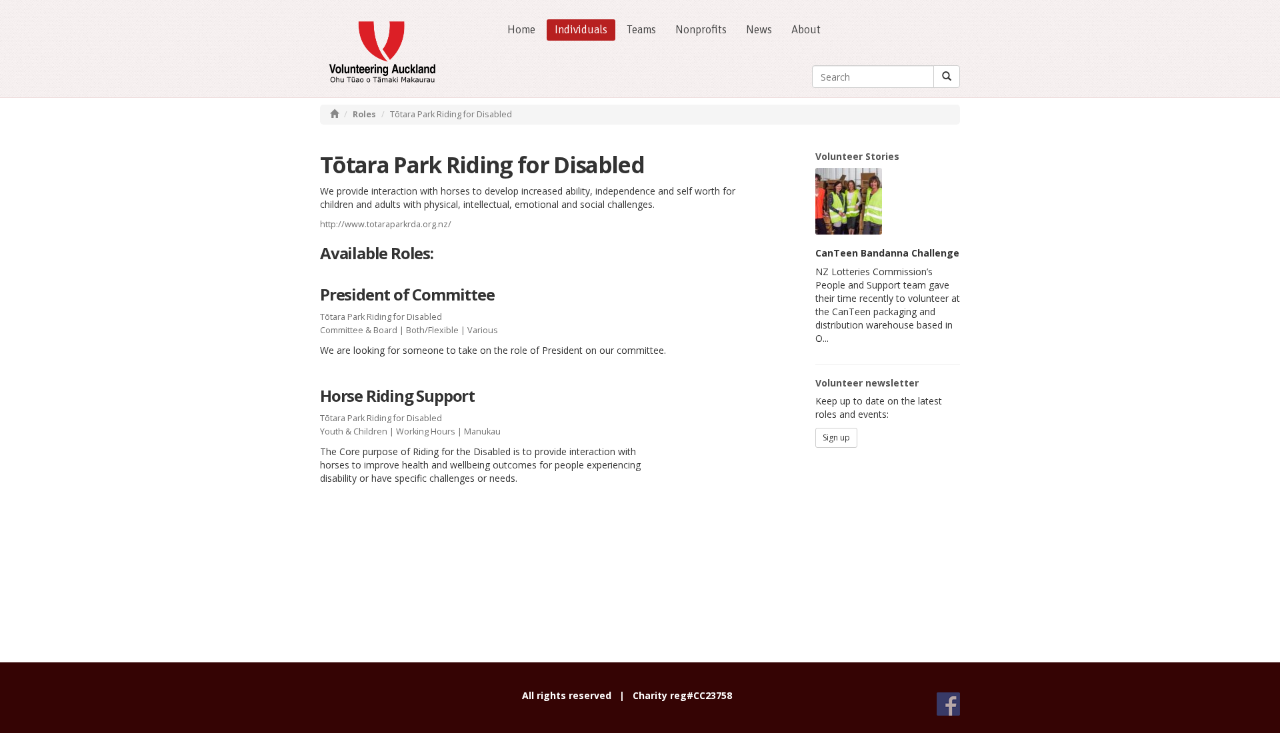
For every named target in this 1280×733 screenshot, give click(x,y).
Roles (364, 114)
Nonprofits (701, 30)
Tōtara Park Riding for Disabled (381, 317)
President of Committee (407, 294)
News (759, 30)
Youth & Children (353, 431)
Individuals (581, 30)
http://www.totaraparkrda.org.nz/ (385, 224)
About (806, 30)
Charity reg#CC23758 (682, 695)
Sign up (836, 437)
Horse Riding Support (397, 395)
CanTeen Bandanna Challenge (887, 253)
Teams (641, 30)
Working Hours (425, 431)
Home (521, 30)
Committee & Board (358, 330)
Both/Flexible (432, 330)
